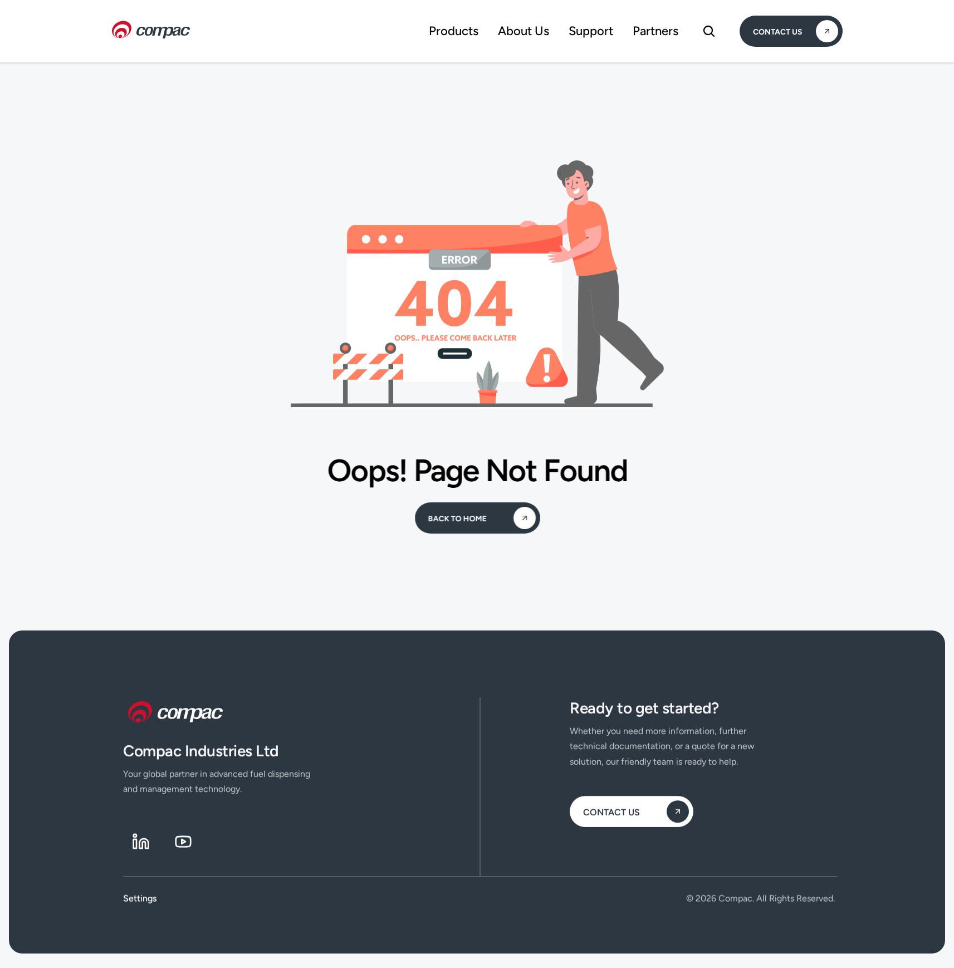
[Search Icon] (709, 31)
